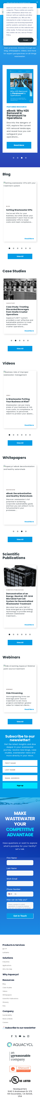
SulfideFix (6, 953)
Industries (6, 962)
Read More (19, 145)
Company (8, 1011)
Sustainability (7, 1015)
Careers (5, 1022)
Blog (4, 984)
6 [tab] (30, 249)
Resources (8, 980)
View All (20, 256)
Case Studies (7, 988)
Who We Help (7, 969)
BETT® (5, 949)
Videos (5, 991)
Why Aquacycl (11, 974)
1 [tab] (14, 158)
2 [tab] (18, 158)
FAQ (4, 1006)
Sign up (20, 785)
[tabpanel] (20, 109)
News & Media (8, 1019)
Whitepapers (7, 995)
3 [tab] (22, 158)
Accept (25, 40)
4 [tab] (26, 158)
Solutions (8, 957)
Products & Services (14, 945)
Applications (7, 965)
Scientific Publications (10, 999)
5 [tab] (26, 249)
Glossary (6, 1002)
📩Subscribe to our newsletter (19, 1027)
